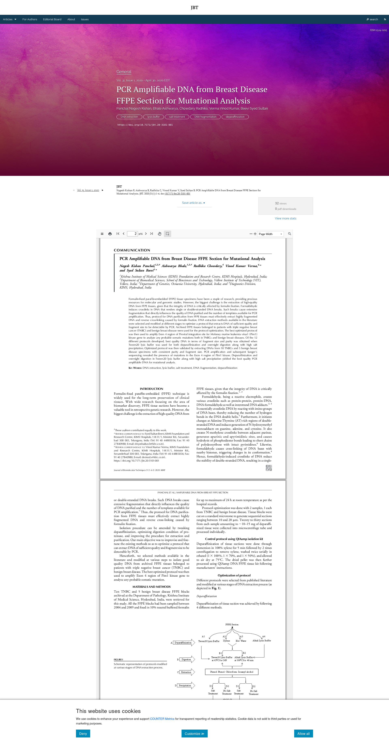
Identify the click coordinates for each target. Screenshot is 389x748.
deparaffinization (235, 116)
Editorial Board (52, 19)
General (123, 71)
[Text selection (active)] (167, 234)
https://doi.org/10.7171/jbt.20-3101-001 (145, 125)
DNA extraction (129, 116)
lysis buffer (153, 116)
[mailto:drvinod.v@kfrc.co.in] (152, 456)
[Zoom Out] (251, 233)
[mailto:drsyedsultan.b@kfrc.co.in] (149, 443)
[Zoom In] (255, 233)
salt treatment (177, 116)
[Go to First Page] (117, 233)
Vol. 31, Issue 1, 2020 (129, 80)
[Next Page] (145, 233)
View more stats (285, 218)
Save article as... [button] (193, 202)
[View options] (102, 234)
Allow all (305, 733)
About (71, 19)
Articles (7, 19)
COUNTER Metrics (162, 718)
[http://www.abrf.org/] (269, 468)
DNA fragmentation (205, 116)
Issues (85, 19)
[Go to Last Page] (151, 233)
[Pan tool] (159, 234)
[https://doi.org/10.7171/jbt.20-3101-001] (136, 460)
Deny (84, 733)
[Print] (110, 234)
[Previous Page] (123, 233)
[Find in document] (289, 234)
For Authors (29, 19)
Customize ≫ (196, 733)
